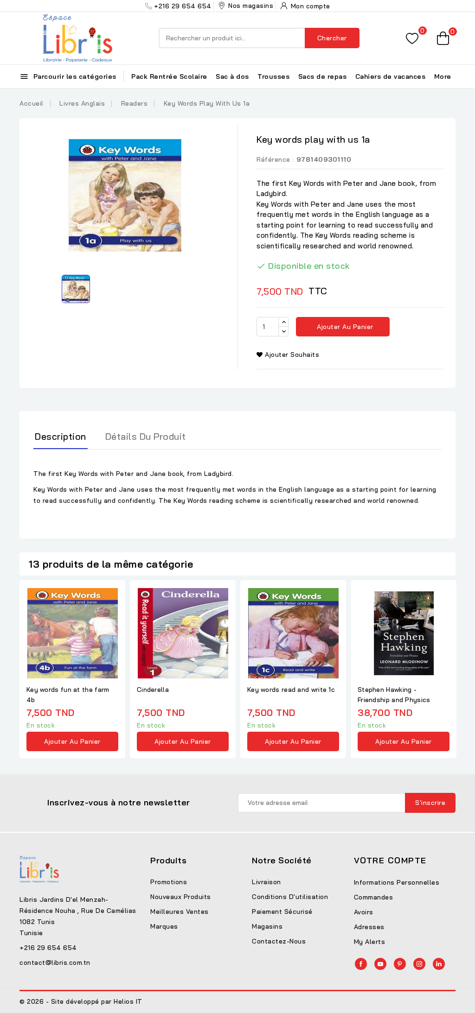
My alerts (369, 941)
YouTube (380, 964)
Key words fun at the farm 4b (67, 694)
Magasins (267, 926)
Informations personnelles (397, 882)
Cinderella (153, 689)
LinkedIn (439, 964)
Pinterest (400, 964)
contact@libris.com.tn (54, 962)
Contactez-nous (279, 941)
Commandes (373, 897)
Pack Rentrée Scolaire (169, 76)
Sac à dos (232, 76)
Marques (164, 926)
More (442, 76)
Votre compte (390, 860)
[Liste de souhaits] (412, 38)
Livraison (266, 882)
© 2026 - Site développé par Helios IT (80, 1001)
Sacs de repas (322, 76)
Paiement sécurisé (282, 911)
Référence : (275, 159)
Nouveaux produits (180, 897)
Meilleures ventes (179, 911)
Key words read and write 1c (291, 689)
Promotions (168, 882)
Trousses (273, 76)
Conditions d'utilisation (290, 897)
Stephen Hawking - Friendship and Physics (394, 694)
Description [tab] (60, 436)
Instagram (419, 964)
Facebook (361, 964)
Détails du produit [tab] (145, 436)
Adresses (369, 927)
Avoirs (363, 912)
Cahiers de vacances (390, 76)
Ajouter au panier (344, 327)
